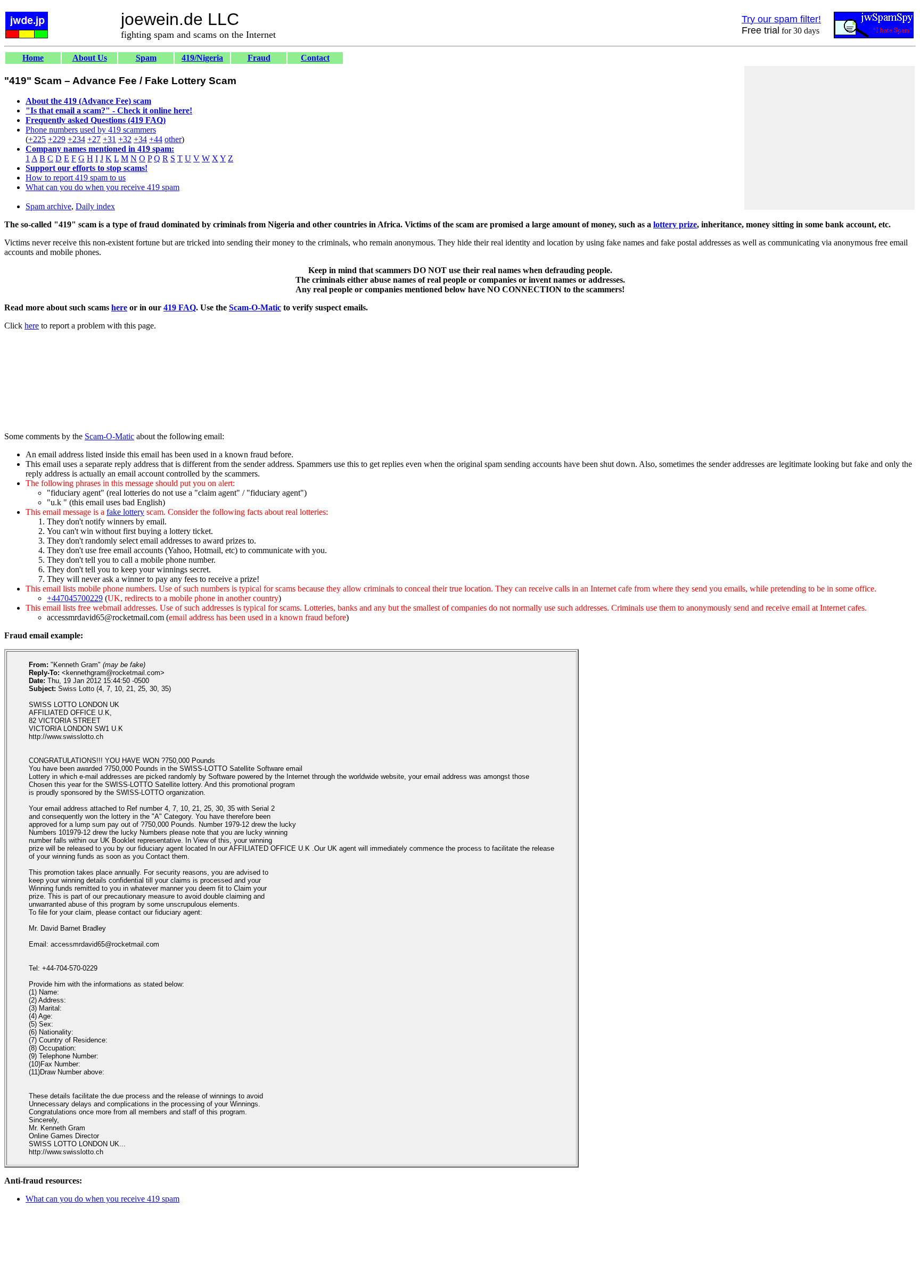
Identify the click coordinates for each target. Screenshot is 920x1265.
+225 (37, 139)
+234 (76, 139)
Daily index (95, 206)
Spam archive (48, 206)
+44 (155, 139)
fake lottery (125, 511)
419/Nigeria (202, 57)
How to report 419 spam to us (76, 177)
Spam (146, 57)
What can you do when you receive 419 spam (102, 187)
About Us (89, 57)
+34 (140, 139)
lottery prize (675, 224)
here (119, 307)
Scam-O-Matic (255, 307)
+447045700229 (75, 598)
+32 (125, 139)
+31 (109, 139)
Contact (315, 57)
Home (33, 57)
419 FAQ (179, 307)
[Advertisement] (829, 137)
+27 (94, 139)
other (173, 139)
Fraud (259, 57)
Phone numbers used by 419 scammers (91, 129)
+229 (56, 139)
